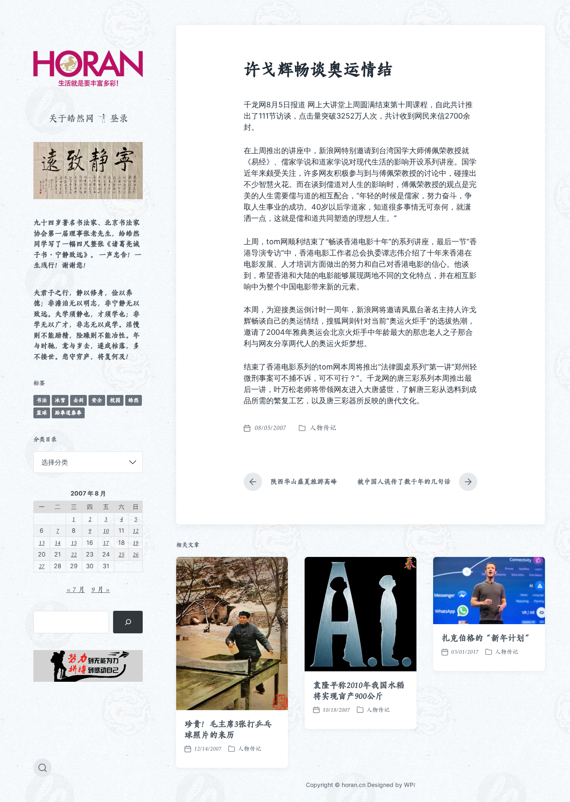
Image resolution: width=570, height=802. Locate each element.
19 (136, 542)
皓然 (133, 400)
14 (58, 542)
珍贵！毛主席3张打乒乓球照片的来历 (228, 729)
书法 (41, 400)
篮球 (41, 412)
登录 (119, 118)
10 (106, 530)
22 (74, 554)
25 (121, 554)
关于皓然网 (71, 118)
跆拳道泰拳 (68, 412)
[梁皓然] (88, 68)
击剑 (78, 400)
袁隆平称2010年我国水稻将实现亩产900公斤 (358, 690)
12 (136, 530)
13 (42, 542)
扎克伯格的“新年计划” (487, 637)
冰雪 (60, 400)
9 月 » (100, 589)
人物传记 (323, 427)
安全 (96, 400)
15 (74, 542)
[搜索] (128, 622)
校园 (115, 400)
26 (136, 554)
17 (106, 542)
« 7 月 (75, 589)
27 (42, 566)
